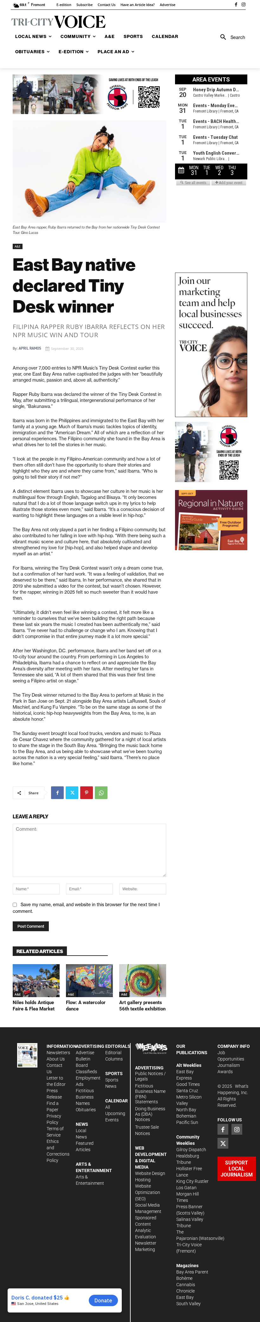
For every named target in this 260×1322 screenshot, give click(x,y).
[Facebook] (236, 5)
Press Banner (189, 1206)
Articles (83, 1149)
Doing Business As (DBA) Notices (150, 1114)
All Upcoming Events (115, 1113)
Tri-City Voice (189, 1244)
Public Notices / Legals (150, 1076)
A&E (18, 246)
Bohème (184, 1278)
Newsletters (58, 1052)
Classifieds (86, 1071)
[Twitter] (72, 792)
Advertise (85, 1052)
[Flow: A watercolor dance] (89, 980)
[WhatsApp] (101, 792)
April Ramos (30, 348)
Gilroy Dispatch (191, 1149)
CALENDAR (116, 1100)
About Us (56, 1058)
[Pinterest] (86, 792)
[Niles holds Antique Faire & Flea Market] (36, 980)
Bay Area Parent (192, 1271)
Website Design (150, 1173)
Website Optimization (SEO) (147, 1192)
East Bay (185, 1297)
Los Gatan (186, 1187)
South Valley (188, 1303)
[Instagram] (243, 5)
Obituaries (86, 1109)
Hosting (143, 1179)
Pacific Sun (187, 1122)
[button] (230, 37)
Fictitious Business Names (85, 1097)
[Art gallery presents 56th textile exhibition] (142, 980)
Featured (85, 1143)
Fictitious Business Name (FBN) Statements (150, 1093)
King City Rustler (192, 1181)
